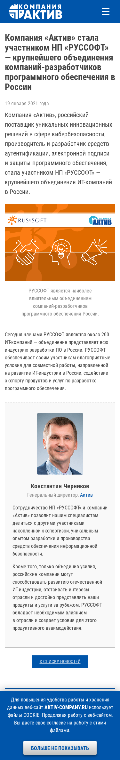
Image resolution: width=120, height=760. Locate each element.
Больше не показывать (60, 748)
